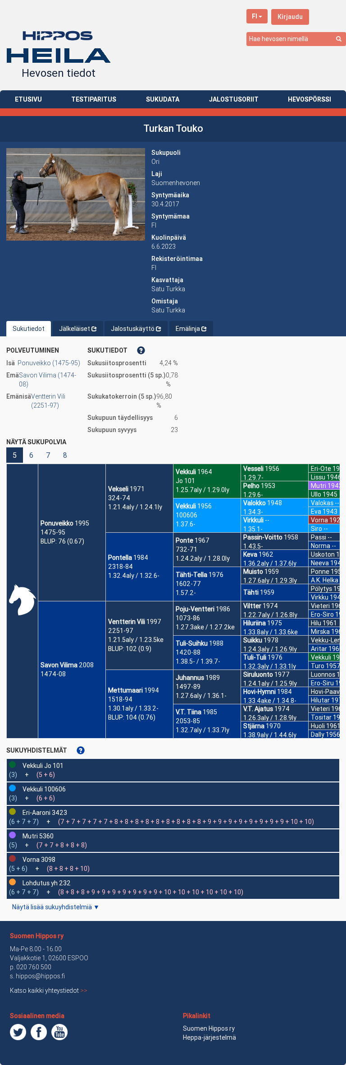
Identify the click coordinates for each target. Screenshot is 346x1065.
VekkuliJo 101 (43, 766)
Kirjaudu (290, 17)
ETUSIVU (28, 99)
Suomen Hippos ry (37, 936)
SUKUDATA (162, 99)
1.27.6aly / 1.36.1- (201, 696)
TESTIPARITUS (93, 99)
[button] (75, 194)
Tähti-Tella (191, 575)
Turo (317, 666)
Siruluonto (258, 674)
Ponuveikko (57, 523)
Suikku (252, 640)
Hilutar (320, 700)
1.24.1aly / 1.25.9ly (270, 683)
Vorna (319, 520)
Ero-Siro (322, 614)
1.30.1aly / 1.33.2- (133, 708)
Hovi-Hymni (259, 692)
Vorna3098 (39, 860)
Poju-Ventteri (195, 609)
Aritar (319, 649)
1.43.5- (253, 546)
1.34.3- (253, 512)
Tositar (321, 717)
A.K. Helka (324, 580)
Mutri (318, 486)
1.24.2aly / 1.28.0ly (203, 558)
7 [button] (48, 455)
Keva (250, 554)
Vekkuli (186, 472)
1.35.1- (253, 529)
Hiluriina (254, 623)
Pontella (120, 557)
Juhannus (190, 678)
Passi (318, 537)
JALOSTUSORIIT (234, 99)
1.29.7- (253, 478)
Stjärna (253, 726)
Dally (317, 734)
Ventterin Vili (126, 622)
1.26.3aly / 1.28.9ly (269, 718)
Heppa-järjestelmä (209, 1037)
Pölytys (321, 589)
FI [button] (254, 16)
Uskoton (323, 554)
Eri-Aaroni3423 (45, 813)
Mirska (320, 632)
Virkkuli (253, 520)
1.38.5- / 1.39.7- (198, 661)
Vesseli (253, 469)
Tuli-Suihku (192, 643)
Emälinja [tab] (188, 329)
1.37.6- (186, 524)
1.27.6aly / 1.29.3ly (270, 581)
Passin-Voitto (262, 537)
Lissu (318, 477)
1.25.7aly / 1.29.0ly (202, 490)
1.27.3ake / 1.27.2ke (205, 627)
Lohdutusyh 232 (47, 883)
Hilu (316, 623)
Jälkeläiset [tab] (74, 329)
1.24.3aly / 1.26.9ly (270, 649)
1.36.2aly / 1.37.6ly (269, 563)
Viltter (252, 606)
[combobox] (296, 39)
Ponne (320, 571)
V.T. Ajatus (258, 709)
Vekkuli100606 (44, 789)
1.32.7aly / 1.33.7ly (202, 730)
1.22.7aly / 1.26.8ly (270, 615)
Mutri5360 (38, 836)
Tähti (251, 592)
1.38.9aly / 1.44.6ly (269, 735)
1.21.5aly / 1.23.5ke (136, 640)
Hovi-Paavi (326, 692)
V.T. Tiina (188, 712)
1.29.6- (253, 495)
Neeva (320, 563)
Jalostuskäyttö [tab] (133, 329)
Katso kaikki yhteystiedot (48, 990)
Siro (316, 529)
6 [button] (31, 455)
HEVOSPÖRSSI (309, 99)
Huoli (318, 726)
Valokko (254, 503)
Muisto (253, 571)
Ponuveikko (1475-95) (49, 363)
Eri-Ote (321, 469)
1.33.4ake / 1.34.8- (269, 701)
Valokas (322, 503)
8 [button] (65, 455)
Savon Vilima (59, 665)
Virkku (319, 597)
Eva (316, 511)
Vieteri (320, 606)
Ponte (184, 540)
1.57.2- (186, 593)
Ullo (316, 494)
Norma (320, 546)
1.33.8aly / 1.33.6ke (270, 632)
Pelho (251, 486)
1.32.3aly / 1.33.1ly (269, 666)
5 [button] (15, 455)
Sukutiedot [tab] (29, 329)
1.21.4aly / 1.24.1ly (135, 507)
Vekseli (118, 489)
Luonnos (323, 674)
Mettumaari (125, 690)
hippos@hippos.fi (40, 976)
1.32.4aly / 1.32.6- (133, 576)
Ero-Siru (322, 683)
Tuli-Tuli (254, 657)
